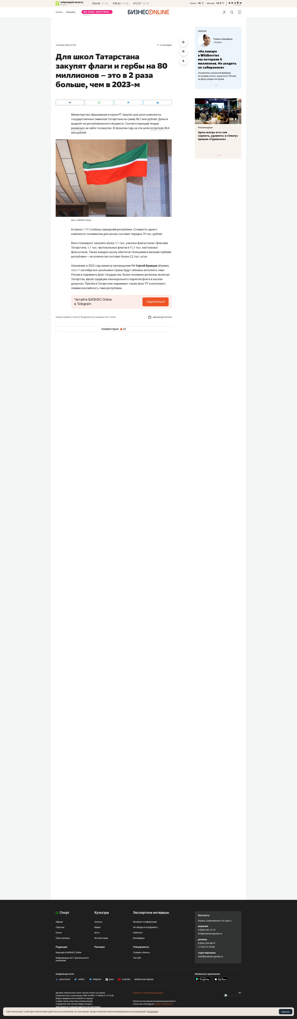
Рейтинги (137, 932)
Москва (211, 3)
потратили (157, 128)
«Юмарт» (218, 42)
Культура (101, 913)
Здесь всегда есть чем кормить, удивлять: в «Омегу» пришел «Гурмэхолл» (218, 136)
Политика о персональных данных (148, 993)
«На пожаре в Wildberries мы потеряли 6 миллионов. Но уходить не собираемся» (217, 59)
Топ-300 (137, 958)
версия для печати (162, 317)
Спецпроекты (141, 946)
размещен (78, 128)
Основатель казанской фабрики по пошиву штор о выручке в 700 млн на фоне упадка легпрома (217, 76)
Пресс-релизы (63, 938)
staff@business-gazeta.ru (210, 956)
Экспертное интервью (151, 913)
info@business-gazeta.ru (210, 933)
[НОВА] (97, 13)
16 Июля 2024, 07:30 (66, 45)
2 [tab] (217, 85)
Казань (59, 12)
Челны (193, 3)
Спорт (64, 913)
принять (286, 1011)
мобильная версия (143, 979)
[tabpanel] (218, 58)
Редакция (61, 946)
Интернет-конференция (145, 922)
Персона (60, 927)
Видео (97, 927)
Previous (199, 85)
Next (237, 85)
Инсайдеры (139, 938)
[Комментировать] (183, 42)
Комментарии (113, 329)
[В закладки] (183, 52)
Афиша (59, 922)
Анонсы (98, 922)
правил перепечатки (164, 1004)
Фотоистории (101, 938)
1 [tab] (216, 85)
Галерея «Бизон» (141, 952)
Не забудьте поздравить (145, 927)
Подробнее (152, 1011)
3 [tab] (219, 85)
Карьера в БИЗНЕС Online (68, 952)
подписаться (155, 301)
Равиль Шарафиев (222, 39)
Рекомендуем (205, 127)
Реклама (99, 946)
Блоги (59, 932)
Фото (97, 932)
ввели (90, 279)
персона (202, 31)
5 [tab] (220, 155)
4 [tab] (219, 155)
